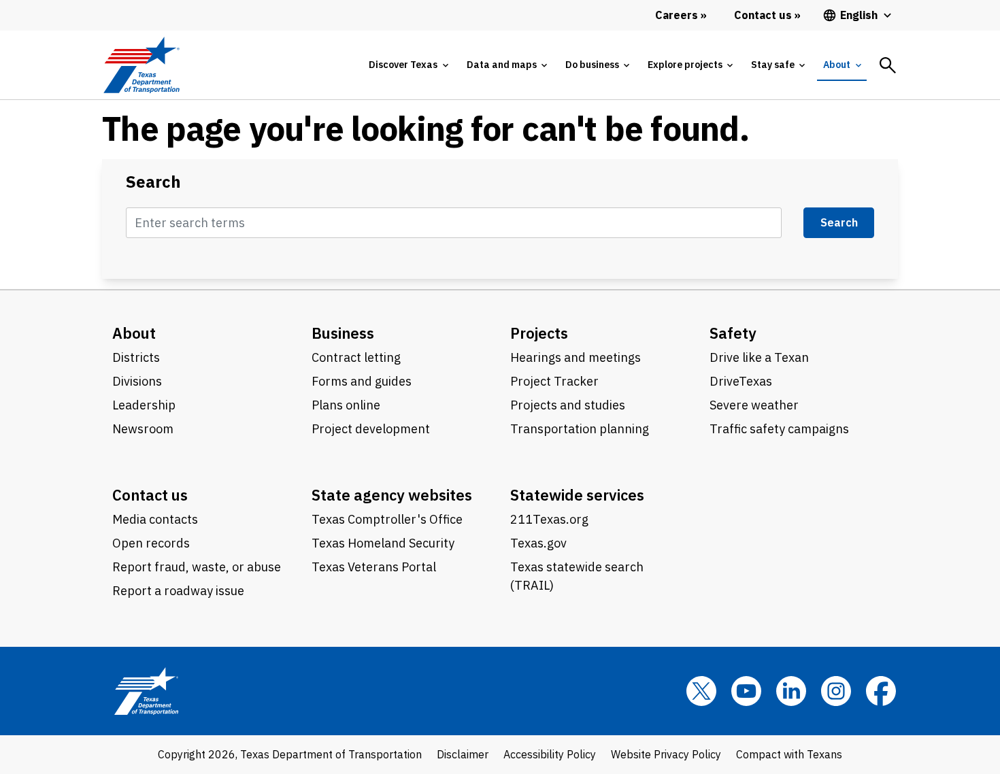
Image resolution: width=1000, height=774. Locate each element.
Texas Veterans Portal (374, 567)
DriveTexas (741, 381)
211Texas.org (549, 519)
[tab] (408, 65)
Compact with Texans (789, 754)
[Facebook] (881, 691)
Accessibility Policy (549, 754)
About (134, 333)
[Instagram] (836, 691)
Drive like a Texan (759, 357)
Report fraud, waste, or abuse (196, 567)
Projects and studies (567, 405)
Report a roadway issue (178, 591)
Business (343, 333)
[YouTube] (746, 691)
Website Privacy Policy (666, 754)
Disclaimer (462, 754)
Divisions (137, 381)
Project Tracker (554, 381)
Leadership (144, 405)
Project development (371, 429)
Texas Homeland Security (383, 543)
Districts (136, 357)
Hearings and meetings (575, 357)
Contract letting (356, 357)
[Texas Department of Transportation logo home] (141, 65)
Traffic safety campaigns (779, 429)
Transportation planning (579, 429)
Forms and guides (362, 381)
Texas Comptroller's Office (387, 519)
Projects (539, 333)
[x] (701, 691)
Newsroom (142, 429)
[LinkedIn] (791, 691)
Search (153, 182)
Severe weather (754, 405)
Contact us (150, 495)
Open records (151, 543)
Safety (733, 333)
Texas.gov (538, 543)
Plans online (346, 405)
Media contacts (155, 519)
